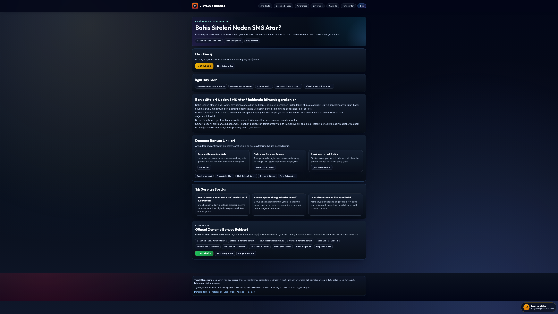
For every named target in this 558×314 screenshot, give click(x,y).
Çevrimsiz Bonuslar (322, 167)
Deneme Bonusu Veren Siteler (211, 241)
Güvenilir (332, 6)
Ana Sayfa (265, 6)
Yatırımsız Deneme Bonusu (242, 241)
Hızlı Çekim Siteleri (246, 176)
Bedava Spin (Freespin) (235, 247)
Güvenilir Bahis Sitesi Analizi (318, 86)
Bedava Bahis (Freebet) (208, 247)
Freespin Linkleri (224, 176)
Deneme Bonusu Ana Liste (209, 41)
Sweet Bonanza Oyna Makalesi (211, 86)
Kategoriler (348, 6)
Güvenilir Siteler (267, 176)
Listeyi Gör (204, 66)
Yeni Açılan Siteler (282, 247)
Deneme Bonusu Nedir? (241, 86)
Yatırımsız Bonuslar (265, 167)
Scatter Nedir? (264, 86)
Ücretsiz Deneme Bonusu (300, 241)
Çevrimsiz (318, 6)
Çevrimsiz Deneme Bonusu (272, 241)
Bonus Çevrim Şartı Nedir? (288, 86)
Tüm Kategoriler (233, 41)
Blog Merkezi (252, 41)
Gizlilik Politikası (237, 292)
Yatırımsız (302, 6)
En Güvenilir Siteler (260, 247)
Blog (362, 6)
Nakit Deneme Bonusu (328, 241)
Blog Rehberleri (323, 247)
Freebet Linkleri (204, 176)
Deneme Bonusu (283, 6)
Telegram (251, 292)
